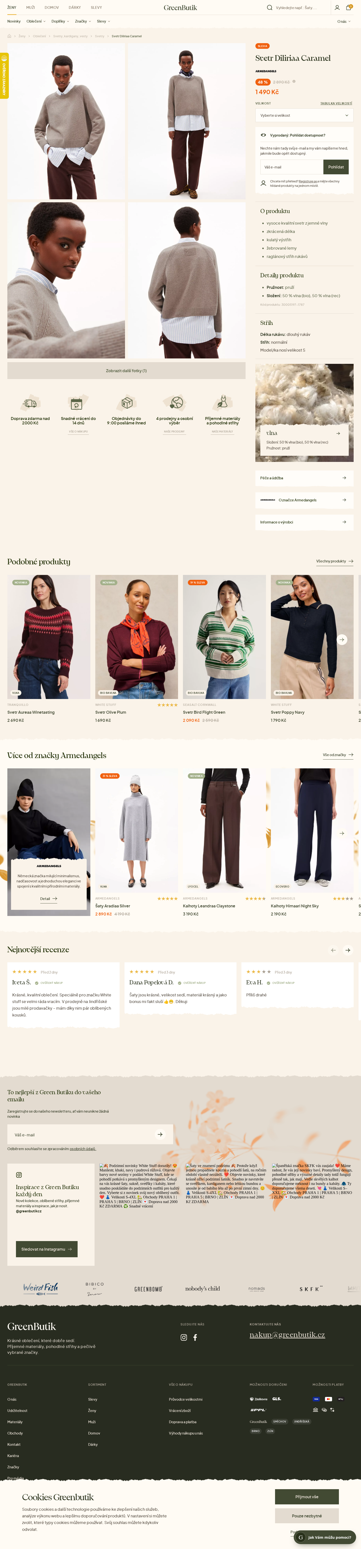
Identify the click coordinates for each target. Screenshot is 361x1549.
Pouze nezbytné (307, 1515)
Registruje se (308, 181)
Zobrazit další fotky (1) (126, 370)
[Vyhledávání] (297, 7)
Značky (81, 21)
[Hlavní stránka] (180, 7)
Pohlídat (336, 166)
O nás (342, 21)
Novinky (14, 21)
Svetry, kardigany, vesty (70, 36)
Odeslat (160, 1134)
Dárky (75, 7)
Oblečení (34, 21)
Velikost (263, 103)
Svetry (99, 36)
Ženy (11, 7)
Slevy (101, 21)
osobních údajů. (83, 1148)
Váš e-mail (25, 1135)
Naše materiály (222, 431)
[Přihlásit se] (337, 7)
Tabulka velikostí (336, 103)
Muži (30, 7)
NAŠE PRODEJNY (174, 431)
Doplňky (58, 21)
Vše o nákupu (78, 431)
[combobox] (300, 7)
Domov (52, 7)
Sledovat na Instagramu (43, 1249)
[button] (341, 639)
